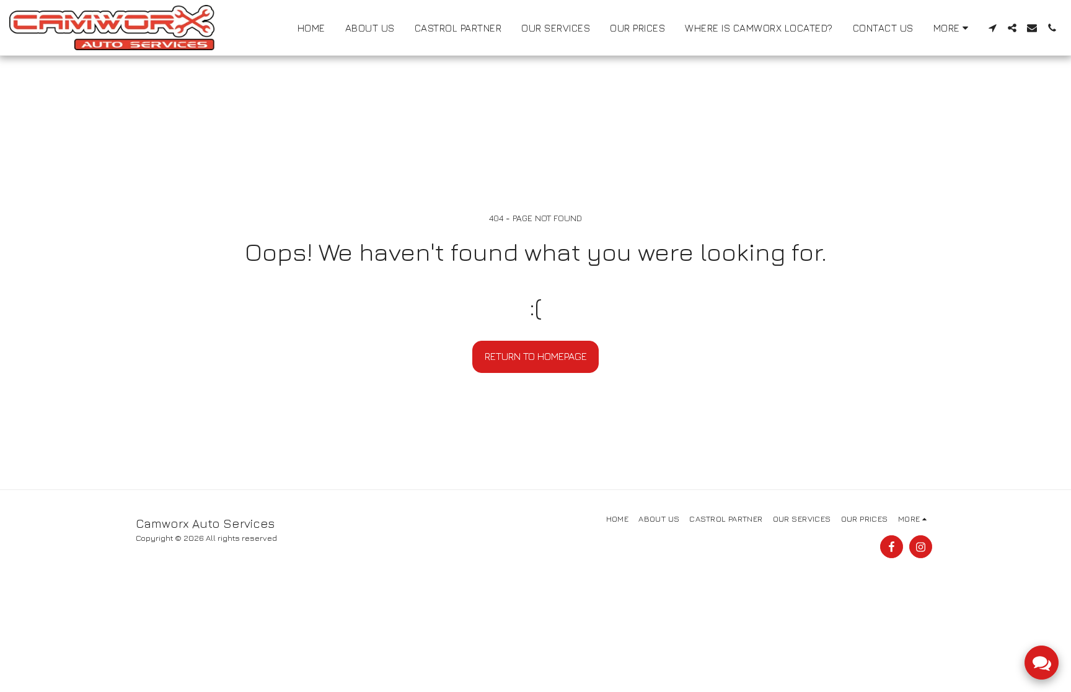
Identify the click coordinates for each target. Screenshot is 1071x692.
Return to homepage (536, 356)
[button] (992, 28)
